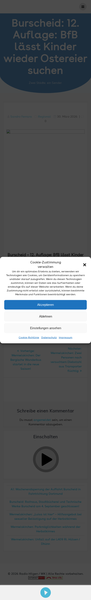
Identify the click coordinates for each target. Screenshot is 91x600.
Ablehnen (45, 316)
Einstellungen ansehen (45, 328)
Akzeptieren (45, 304)
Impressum (65, 337)
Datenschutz (49, 337)
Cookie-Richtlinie (29, 337)
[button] (85, 265)
